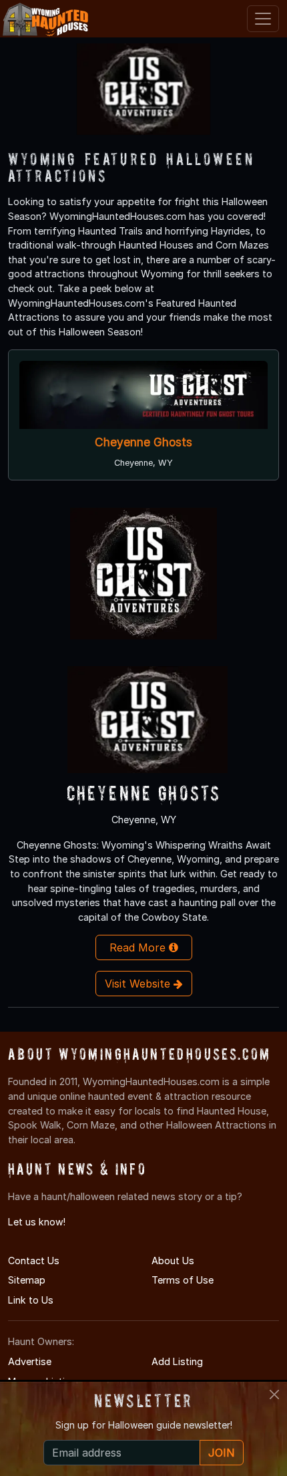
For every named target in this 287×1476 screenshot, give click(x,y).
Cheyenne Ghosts (143, 443)
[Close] (274, 1394)
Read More (139, 947)
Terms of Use (183, 1280)
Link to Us (30, 1300)
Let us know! (36, 1221)
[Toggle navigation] (263, 18)
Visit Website (139, 983)
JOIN (221, 1452)
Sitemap (26, 1280)
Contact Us (33, 1260)
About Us (173, 1260)
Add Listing (177, 1361)
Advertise (29, 1361)
